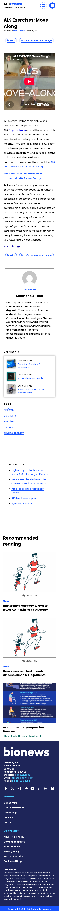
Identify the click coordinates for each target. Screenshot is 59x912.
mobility (8, 427)
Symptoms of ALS (21, 503)
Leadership (10, 812)
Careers (8, 817)
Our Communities (14, 807)
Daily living (10, 415)
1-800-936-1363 (21, 780)
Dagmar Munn (17, 130)
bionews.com (22, 774)
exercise (9, 421)
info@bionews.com (22, 777)
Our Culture (10, 802)
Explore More (11, 830)
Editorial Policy (12, 846)
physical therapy (14, 433)
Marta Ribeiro (19, 31)
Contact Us (10, 822)
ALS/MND (9, 410)
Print (12, 40)
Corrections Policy (14, 841)
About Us (9, 796)
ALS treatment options (24, 498)
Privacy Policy (12, 851)
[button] (43, 5)
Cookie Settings (13, 861)
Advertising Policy (14, 836)
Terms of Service (13, 856)
